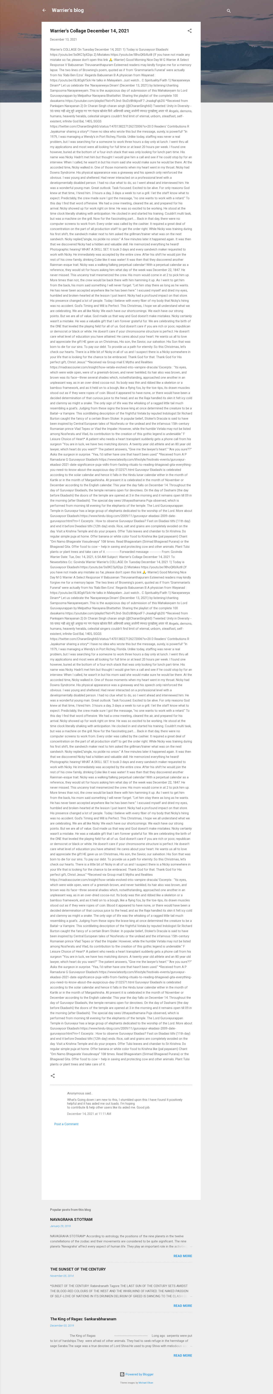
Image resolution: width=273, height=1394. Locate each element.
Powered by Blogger (139, 1374)
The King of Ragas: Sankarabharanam (83, 1319)
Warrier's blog (68, 10)
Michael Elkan (146, 1382)
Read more (183, 1256)
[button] (189, 31)
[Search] (228, 11)
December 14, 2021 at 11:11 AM (89, 1114)
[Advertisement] (217, 86)
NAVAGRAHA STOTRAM (71, 1219)
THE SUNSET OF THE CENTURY (78, 1269)
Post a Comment (66, 1124)
